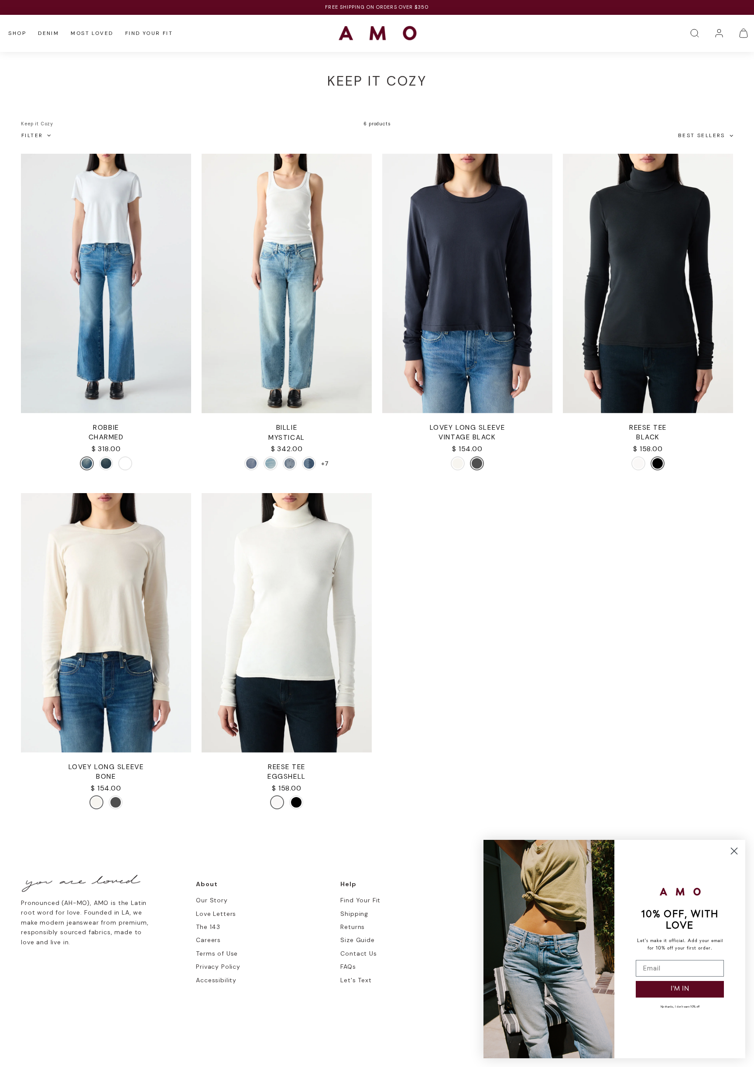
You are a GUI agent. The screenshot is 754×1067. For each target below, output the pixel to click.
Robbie (106, 427)
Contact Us (358, 953)
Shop (17, 33)
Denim (48, 33)
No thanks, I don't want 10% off (680, 1006)
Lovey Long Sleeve (467, 427)
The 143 (208, 927)
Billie (286, 427)
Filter (32, 135)
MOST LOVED (92, 33)
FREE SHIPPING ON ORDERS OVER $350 (376, 7)
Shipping (354, 914)
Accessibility (216, 980)
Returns (352, 927)
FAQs (348, 966)
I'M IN (680, 989)
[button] (694, 33)
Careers (208, 940)
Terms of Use (217, 953)
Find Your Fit (149, 33)
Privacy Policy (218, 966)
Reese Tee (648, 427)
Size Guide (357, 940)
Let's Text (355, 980)
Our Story (212, 900)
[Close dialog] (734, 851)
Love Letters (216, 914)
